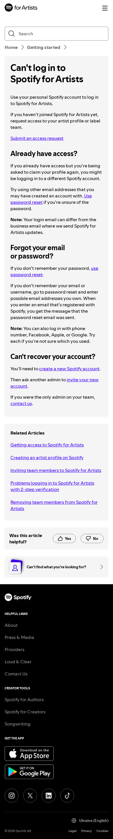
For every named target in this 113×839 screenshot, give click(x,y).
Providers (14, 649)
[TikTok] (67, 796)
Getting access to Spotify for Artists (47, 445)
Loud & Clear (18, 661)
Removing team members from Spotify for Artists (54, 505)
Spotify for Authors (24, 699)
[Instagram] (12, 796)
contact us (21, 403)
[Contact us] (100, 567)
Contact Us (16, 674)
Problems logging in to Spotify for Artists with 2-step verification (52, 486)
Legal (72, 831)
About (11, 625)
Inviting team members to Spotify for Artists (55, 470)
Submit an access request (36, 138)
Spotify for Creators (25, 711)
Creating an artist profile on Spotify (46, 457)
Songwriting (17, 724)
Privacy (86, 831)
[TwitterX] (30, 796)
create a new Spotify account (69, 368)
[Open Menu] (104, 8)
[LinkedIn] (49, 796)
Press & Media (19, 637)
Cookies (102, 831)
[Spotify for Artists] (21, 8)
